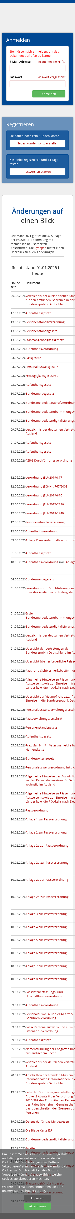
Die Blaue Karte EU (39, 1130)
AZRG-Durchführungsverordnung (49, 460)
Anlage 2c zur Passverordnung (47, 880)
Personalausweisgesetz (42, 367)
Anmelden (49, 94)
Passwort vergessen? (51, 77)
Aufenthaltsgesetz (38, 313)
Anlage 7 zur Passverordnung (46, 966)
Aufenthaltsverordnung (42, 349)
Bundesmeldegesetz (40, 393)
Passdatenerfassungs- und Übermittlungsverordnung (44, 994)
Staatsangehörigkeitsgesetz (45, 340)
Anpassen (37, 1198)
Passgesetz (33, 358)
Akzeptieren (37, 1206)
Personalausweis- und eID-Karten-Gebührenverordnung (49, 1016)
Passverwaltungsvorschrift (44, 718)
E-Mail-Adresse (20, 62)
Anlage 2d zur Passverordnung (47, 897)
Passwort (16, 77)
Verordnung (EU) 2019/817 (44, 477)
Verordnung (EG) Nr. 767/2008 (46, 486)
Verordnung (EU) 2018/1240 (45, 513)
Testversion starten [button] (37, 172)
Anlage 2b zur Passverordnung (47, 862)
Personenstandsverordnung (45, 322)
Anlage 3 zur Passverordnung (46, 914)
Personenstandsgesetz (41, 331)
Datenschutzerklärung (29, 1191)
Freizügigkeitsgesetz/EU (42, 376)
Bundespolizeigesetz (40, 758)
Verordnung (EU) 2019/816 (44, 495)
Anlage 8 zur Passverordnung (46, 979)
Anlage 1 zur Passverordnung (46, 819)
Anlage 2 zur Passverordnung (46, 832)
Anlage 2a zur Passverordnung (47, 845)
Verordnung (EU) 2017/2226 (45, 504)
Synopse (40, 248)
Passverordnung (37, 810)
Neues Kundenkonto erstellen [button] (37, 143)
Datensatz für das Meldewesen (47, 1121)
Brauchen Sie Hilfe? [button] (51, 62)
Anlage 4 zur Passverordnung (46, 927)
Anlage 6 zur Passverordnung (46, 953)
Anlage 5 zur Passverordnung (46, 940)
